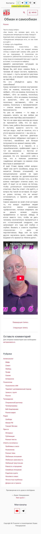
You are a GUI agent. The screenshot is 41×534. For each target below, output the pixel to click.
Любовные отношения (13, 456)
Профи (7, 372)
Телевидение (8, 399)
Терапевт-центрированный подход (18, 389)
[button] (24, 12)
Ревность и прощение (13, 466)
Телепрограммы (11, 406)
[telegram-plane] (23, 3)
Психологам (7, 382)
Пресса (6, 429)
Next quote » (20, 498)
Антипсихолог (8, 359)
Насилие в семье (11, 476)
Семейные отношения (13, 470)
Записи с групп (11, 392)
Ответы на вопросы (10, 443)
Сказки (8, 375)
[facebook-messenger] (27, 3)
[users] (35, 3)
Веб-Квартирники (11, 409)
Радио (5, 416)
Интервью (9, 433)
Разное (6, 24)
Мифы (7, 362)
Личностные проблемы (13, 480)
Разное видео (10, 412)
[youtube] (17, 511)
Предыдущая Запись (20, 322)
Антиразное (9, 379)
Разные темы (10, 453)
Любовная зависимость (14, 460)
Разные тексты (11, 439)
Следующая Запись (20, 328)
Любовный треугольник (14, 463)
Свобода (8, 419)
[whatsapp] (19, 3)
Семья (7, 365)
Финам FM (9, 423)
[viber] (31, 3)
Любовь (8, 369)
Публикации (9, 436)
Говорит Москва (11, 426)
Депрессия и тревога (13, 483)
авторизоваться (9, 342)
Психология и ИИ (11, 386)
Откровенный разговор (13, 402)
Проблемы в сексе (12, 446)
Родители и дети (11, 473)
